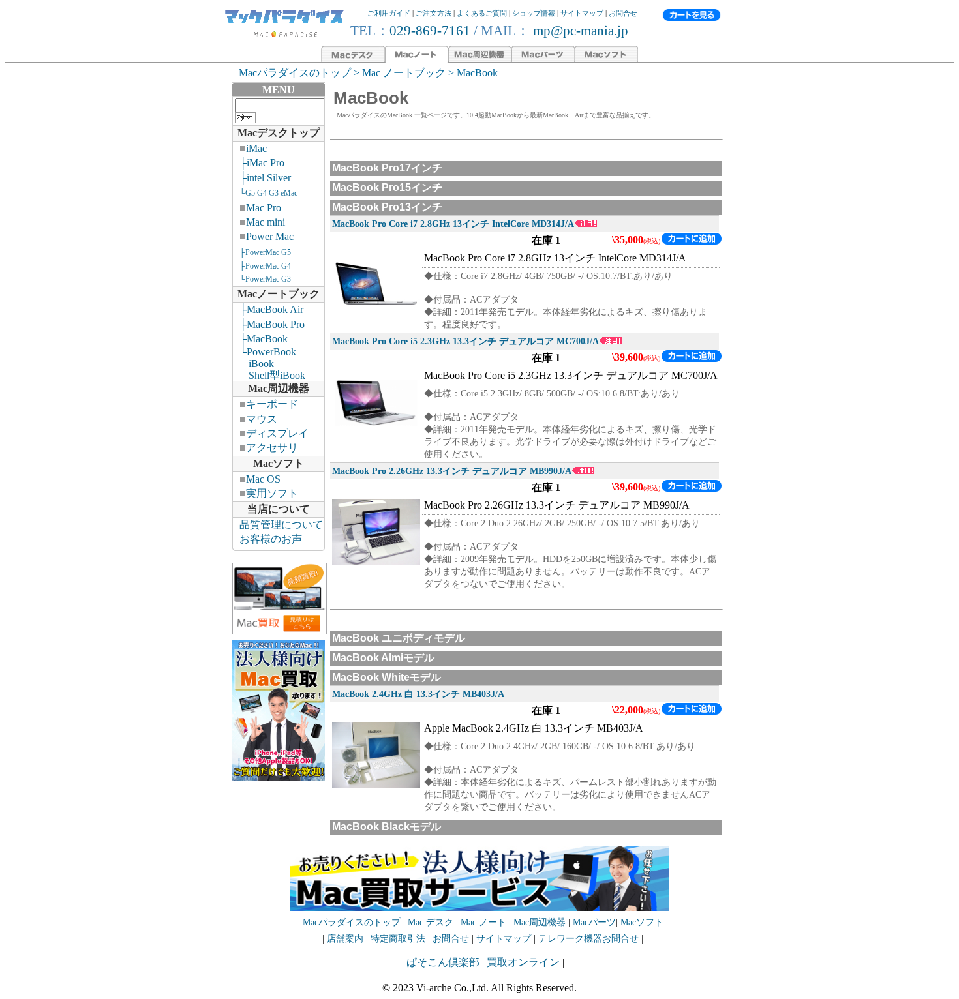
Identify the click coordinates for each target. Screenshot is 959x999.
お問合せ (623, 13)
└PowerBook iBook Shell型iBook (269, 363)
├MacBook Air (271, 309)
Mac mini (265, 222)
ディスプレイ (277, 433)
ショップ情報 (533, 13)
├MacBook (263, 338)
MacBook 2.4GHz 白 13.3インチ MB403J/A (418, 694)
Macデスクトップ (278, 132)
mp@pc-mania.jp (579, 30)
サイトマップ (581, 13)
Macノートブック (278, 293)
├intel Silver (265, 177)
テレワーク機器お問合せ (588, 939)
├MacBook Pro (272, 324)
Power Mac (270, 236)
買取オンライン (523, 962)
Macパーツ (594, 922)
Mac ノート (483, 922)
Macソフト (278, 463)
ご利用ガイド (388, 13)
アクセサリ (272, 447)
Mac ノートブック (404, 72)
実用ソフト (272, 493)
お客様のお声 (270, 538)
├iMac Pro (261, 162)
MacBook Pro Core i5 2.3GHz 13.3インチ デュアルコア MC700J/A (465, 341)
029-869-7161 (429, 30)
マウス (261, 419)
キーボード (272, 404)
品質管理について (281, 524)
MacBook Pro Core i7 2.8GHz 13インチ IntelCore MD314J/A (453, 223)
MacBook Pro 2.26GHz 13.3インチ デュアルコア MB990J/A (451, 471)
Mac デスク (430, 922)
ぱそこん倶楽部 (443, 962)
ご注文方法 (433, 13)
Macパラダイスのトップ (295, 72)
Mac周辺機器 (278, 388)
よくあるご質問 (482, 13)
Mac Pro (263, 207)
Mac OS (263, 479)
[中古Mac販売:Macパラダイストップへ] (284, 36)
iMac (256, 148)
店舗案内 (345, 939)
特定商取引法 (399, 939)
